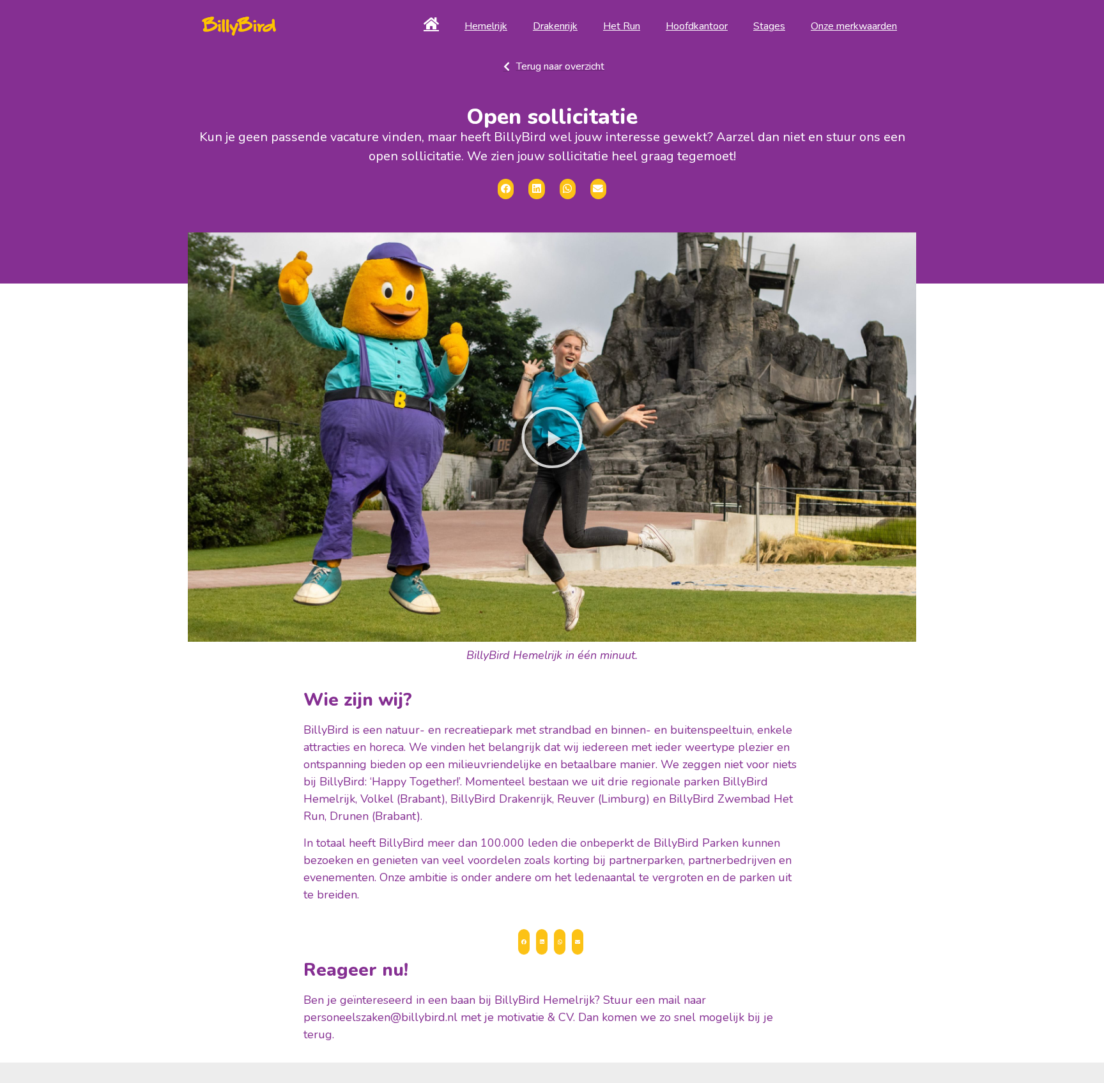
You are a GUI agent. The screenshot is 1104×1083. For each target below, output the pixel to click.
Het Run (621, 26)
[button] (552, 437)
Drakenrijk (555, 26)
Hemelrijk (485, 26)
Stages (769, 26)
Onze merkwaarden (854, 26)
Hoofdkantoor (697, 26)
